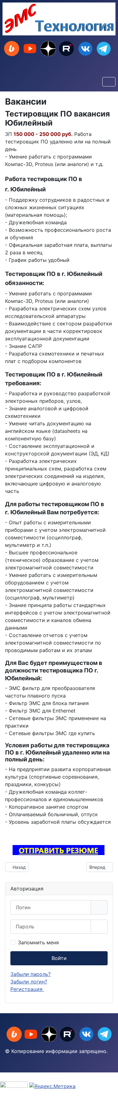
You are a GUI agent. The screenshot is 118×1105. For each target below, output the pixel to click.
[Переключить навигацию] (108, 81)
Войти (59, 958)
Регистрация (27, 989)
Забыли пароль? (30, 974)
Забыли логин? (28, 981)
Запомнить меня (38, 942)
